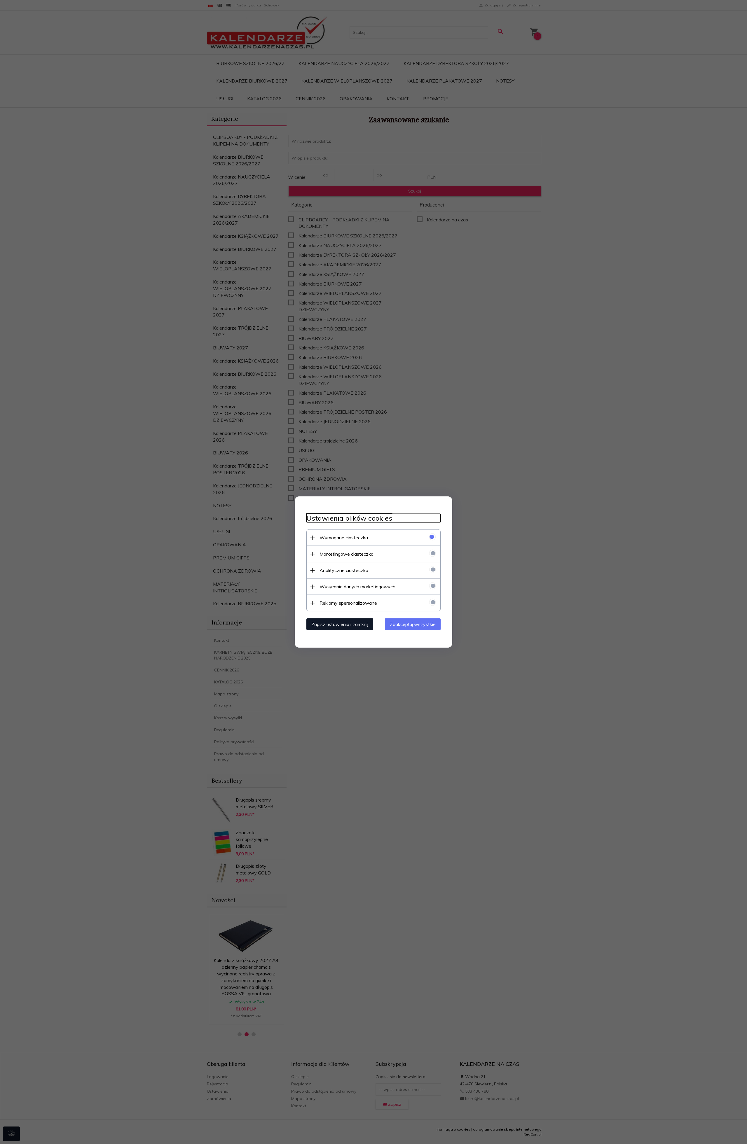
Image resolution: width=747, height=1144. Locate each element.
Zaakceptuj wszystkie (413, 624)
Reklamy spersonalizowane (348, 603)
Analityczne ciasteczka (344, 570)
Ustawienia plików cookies (349, 518)
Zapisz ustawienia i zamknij (339, 624)
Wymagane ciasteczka (344, 537)
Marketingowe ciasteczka (347, 554)
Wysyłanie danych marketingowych (357, 587)
